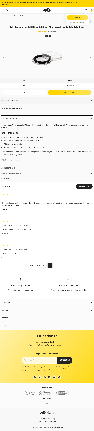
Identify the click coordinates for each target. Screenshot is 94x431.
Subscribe (65, 360)
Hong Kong (51, 419)
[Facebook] (35, 377)
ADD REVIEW (84, 186)
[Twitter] (40, 377)
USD (50, 422)
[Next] (90, 57)
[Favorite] (91, 21)
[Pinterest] (59, 377)
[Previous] (3, 57)
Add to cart (69, 92)
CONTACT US (6, 4)
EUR (54, 422)
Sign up (82, 22)
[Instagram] (45, 377)
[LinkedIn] (49, 377)
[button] (47, 100)
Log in (77, 18)
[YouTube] (54, 377)
